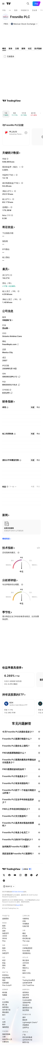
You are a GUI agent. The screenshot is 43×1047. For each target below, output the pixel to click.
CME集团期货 (27, 948)
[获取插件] (38, 548)
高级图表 (25, 1025)
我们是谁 (25, 960)
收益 (4, 963)
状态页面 (25, 1010)
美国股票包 (26, 953)
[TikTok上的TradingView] (37, 875)
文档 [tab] (17, 48)
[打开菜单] (3, 3)
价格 (24, 921)
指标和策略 (6, 1034)
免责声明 (25, 995)
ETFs (4, 928)
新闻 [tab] (23, 48)
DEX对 (4, 938)
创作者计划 (6, 1010)
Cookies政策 (27, 1000)
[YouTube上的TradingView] (15, 875)
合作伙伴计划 (27, 1040)
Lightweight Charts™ (30, 1022)
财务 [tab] (10, 48)
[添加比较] (26, 133)
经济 (4, 960)
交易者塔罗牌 (27, 983)
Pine (4, 941)
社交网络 (5, 1002)
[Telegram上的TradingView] (31, 875)
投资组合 (5, 975)
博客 (24, 965)
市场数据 (25, 924)
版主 (4, 1015)
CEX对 (4, 936)
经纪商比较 (26, 938)
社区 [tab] (30, 48)
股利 (4, 965)
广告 (24, 1035)
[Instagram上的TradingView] (20, 875)
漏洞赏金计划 (27, 1008)
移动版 (4, 992)
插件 (24, 1017)
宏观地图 (5, 983)
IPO (3, 968)
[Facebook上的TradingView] (9, 875)
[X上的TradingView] (4, 875)
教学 (4, 1024)
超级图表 (5, 919)
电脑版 (4, 995)
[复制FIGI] (19, 385)
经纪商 (24, 936)
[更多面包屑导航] (10, 10)
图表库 (24, 1020)
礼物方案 (25, 926)
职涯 (24, 970)
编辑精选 (5, 1027)
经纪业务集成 (27, 1037)
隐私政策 (25, 997)
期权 (4, 980)
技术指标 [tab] (38, 48)
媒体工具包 (26, 973)
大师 (4, 1037)
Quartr (18, 905)
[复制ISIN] (19, 377)
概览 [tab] (4, 48)
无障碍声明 (26, 1003)
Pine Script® (6, 985)
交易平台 (25, 1027)
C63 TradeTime (28, 985)
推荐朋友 (5, 1007)
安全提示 (25, 1005)
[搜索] (28, 3)
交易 (4, 1022)
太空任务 (25, 963)
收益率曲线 (6, 978)
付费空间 (5, 1042)
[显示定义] (7, 159)
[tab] (32, 407)
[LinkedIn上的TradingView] (26, 875)
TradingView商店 (28, 980)
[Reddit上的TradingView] (4, 880)
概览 (24, 933)
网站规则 (5, 1012)
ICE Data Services (18, 891)
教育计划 (25, 1042)
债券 (4, 931)
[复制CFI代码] (11, 393)
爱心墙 (4, 1005)
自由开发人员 (7, 1039)
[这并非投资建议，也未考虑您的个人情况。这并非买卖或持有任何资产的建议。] (18, 553)
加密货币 (5, 933)
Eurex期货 (26, 951)
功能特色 (25, 919)
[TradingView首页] (9, 3)
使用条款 (25, 992)
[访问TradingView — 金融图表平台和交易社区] (11, 100)
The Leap (26, 941)
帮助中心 (25, 968)
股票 (4, 926)
